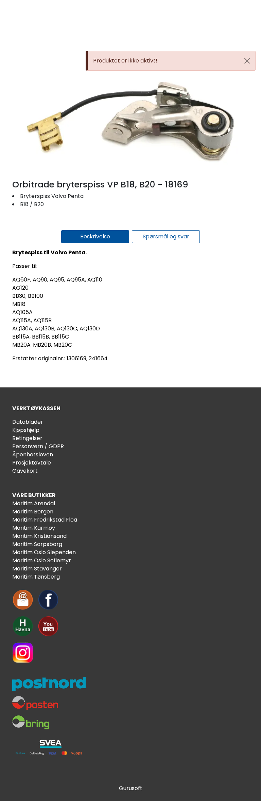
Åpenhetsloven (32, 454)
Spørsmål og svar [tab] (166, 236)
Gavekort (25, 471)
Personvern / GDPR (38, 446)
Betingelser (27, 438)
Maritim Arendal (33, 503)
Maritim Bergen (32, 511)
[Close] (247, 60)
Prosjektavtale (31, 463)
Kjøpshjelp (25, 430)
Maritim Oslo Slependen (44, 552)
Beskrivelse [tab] (95, 236)
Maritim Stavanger (37, 568)
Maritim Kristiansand (39, 536)
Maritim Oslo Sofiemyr (41, 560)
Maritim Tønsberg (36, 577)
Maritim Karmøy (33, 528)
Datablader (27, 422)
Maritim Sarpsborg (37, 544)
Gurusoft (130, 788)
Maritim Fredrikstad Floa (44, 520)
